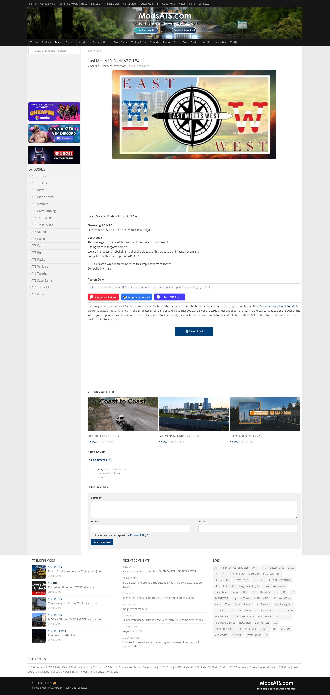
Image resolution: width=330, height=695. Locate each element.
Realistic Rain (283, 616)
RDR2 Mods (182, 667)
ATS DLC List (111, 3)
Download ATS (149, 3)
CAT (224, 574)
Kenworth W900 (243, 604)
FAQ (216, 586)
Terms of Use (39, 687)
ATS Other (38, 294)
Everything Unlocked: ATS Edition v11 (71, 587)
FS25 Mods (53, 667)
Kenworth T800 (222, 604)
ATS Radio (38, 239)
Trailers (46, 42)
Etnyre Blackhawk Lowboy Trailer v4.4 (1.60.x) (76, 571)
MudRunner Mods (130, 667)
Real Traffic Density (224, 622)
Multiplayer (130, 3)
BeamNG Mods (71, 667)
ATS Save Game (41, 280)
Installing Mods (68, 3)
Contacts (204, 3)
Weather (221, 42)
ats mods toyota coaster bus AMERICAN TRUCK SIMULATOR (159, 571)
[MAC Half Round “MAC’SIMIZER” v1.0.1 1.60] (39, 620)
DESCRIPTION (222, 580)
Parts (106, 42)
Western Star (253, 635)
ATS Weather (39, 273)
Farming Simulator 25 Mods (99, 667)
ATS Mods (37, 683)
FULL (244, 592)
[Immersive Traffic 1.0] (39, 636)
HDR (284, 592)
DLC (255, 580)
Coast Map (253, 574)
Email (202, 521)
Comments (102, 460)
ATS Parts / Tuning (43, 211)
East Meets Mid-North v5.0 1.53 (179, 435)
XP (266, 635)
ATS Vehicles (39, 267)
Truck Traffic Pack (246, 628)
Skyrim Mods (80, 671)
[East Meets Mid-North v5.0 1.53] (194, 414)
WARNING (236, 635)
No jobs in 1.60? (132, 631)
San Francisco (262, 622)
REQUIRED (245, 622)
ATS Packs (38, 259)
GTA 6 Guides (36, 667)
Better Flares (277, 567)
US (274, 628)
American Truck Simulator (234, 567)
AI (215, 567)
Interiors (83, 42)
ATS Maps (95, 51)
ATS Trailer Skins (42, 225)
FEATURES (229, 586)
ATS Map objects (42, 197)
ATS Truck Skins (41, 218)
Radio (166, 42)
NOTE (235, 616)
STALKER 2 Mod (218, 667)
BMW (291, 567)
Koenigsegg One (284, 604)
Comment (96, 497)
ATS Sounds (39, 232)
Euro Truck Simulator (280, 580)
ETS (263, 580)
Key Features (264, 604)
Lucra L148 (235, 610)
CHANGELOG (237, 574)
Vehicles (207, 42)
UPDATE (264, 628)
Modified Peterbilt (264, 610)
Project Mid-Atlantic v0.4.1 (246, 435)
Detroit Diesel (241, 580)
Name (95, 521)
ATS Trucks (38, 176)
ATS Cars (37, 246)
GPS (253, 592)
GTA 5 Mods (283, 667)
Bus (185, 42)
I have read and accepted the (121, 535)
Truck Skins (121, 42)
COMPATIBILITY (272, 574)
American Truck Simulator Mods (278, 306)
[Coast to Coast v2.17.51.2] (123, 414)
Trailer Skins (138, 42)
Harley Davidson (268, 592)
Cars (176, 42)
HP (292, 592)
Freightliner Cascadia (275, 586)
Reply (100, 477)
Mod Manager (286, 610)
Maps (58, 42)
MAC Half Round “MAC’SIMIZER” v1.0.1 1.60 (75, 619)
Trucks (34, 42)
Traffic (234, 42)
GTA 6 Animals (239, 667)
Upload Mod (47, 3)
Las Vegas (219, 610)
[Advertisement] (194, 188)
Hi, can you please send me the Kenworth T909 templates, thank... (163, 620)
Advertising (70, 687)
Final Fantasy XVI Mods (104, 671)
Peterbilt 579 (265, 616)
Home (33, 3)
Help (192, 3)
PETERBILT (248, 616)
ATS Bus (36, 253)
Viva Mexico (220, 635)
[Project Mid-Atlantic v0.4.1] (265, 414)
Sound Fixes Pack (223, 628)
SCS (276, 622)
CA (215, 574)
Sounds (154, 42)
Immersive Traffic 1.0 (61, 635)
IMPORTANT (221, 598)
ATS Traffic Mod (41, 287)
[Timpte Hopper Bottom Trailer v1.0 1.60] (39, 604)
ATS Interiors (39, 204)
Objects (70, 42)
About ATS (168, 3)
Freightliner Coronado (226, 592)
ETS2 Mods (166, 667)
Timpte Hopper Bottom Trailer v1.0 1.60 (73, 603)
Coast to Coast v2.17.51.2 (104, 435)
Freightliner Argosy (249, 586)
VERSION (285, 628)
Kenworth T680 (282, 598)
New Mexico (221, 616)
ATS (264, 567)
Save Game (150, 667)
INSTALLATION (262, 598)
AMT (254, 567)
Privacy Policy (138, 535)
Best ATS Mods (90, 3)
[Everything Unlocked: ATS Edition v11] (39, 588)
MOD (248, 610)
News (182, 3)
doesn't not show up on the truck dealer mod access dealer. (159, 597)
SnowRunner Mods (261, 667)
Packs (96, 42)
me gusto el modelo (134, 609)
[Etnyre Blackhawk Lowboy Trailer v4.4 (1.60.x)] (39, 572)
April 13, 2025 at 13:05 (117, 469)
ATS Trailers (39, 183)
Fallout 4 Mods (60, 671)
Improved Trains (241, 598)
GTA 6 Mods (198, 667)
